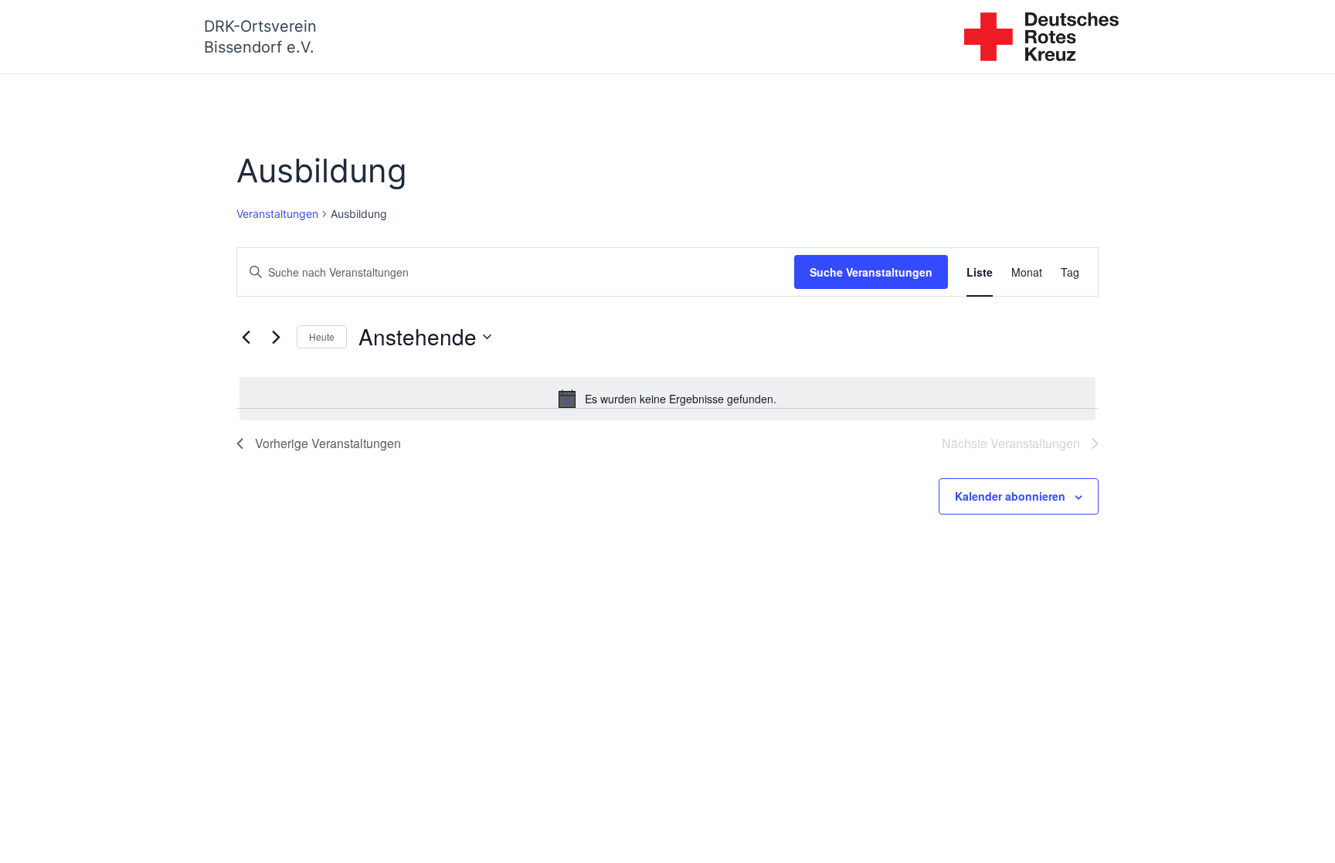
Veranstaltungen (277, 213)
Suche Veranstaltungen (871, 272)
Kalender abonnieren (1010, 496)
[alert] (667, 398)
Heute (322, 336)
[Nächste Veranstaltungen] (276, 337)
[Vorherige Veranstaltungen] (245, 337)
